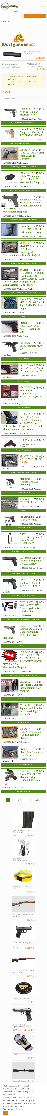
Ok (6, 1113)
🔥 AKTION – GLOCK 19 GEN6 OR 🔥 (30, 459)
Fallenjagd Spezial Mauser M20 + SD (32, 345)
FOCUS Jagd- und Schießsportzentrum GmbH (23, 619)
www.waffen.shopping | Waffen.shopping (23, 190)
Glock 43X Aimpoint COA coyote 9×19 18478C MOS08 (32, 132)
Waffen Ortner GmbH (24, 450)
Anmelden (12, 16)
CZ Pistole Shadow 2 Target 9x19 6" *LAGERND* (31, 560)
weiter (37, 800)
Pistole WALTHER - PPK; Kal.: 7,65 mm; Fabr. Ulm (30, 327)
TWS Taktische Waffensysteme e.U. (23, 123)
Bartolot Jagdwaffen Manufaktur (23, 167)
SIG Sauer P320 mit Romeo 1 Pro (32, 501)
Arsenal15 (23, 316)
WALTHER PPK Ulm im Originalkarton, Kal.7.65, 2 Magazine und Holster (22, 393)
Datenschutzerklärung (13, 1109)
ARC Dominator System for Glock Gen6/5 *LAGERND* (32, 539)
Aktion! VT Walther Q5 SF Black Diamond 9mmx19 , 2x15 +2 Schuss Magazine (22, 631)
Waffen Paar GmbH (23, 791)
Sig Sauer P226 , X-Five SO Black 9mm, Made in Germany (32, 154)
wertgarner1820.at (23, 493)
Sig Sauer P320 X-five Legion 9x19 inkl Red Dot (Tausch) (30, 733)
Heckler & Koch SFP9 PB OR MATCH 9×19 (29, 111)
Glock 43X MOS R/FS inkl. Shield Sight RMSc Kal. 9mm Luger (32, 304)
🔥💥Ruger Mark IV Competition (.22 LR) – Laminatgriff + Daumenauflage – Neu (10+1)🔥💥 (23, 249)
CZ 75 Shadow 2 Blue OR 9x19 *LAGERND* (30, 583)
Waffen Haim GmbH (23, 408)
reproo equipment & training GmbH (23, 263)
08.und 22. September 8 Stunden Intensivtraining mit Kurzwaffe (31, 686)
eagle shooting (23, 699)
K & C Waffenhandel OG (23, 765)
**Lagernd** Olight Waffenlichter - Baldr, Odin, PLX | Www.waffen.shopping (32, 178)
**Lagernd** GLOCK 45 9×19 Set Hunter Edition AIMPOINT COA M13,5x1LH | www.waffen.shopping (23, 205)
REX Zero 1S (26, 440)
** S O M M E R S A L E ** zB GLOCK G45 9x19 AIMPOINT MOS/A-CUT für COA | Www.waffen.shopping (22, 660)
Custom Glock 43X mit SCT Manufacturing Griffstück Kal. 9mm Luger (22, 777)
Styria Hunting (23, 359)
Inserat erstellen (35, 16)
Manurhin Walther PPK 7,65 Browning (29, 481)
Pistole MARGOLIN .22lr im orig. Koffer (31, 751)
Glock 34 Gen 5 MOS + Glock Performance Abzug (31, 229)
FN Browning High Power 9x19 (29, 518)
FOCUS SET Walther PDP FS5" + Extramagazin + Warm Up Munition (31, 607)
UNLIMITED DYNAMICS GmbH (23, 551)
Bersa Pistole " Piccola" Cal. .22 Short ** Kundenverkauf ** (31, 368)
